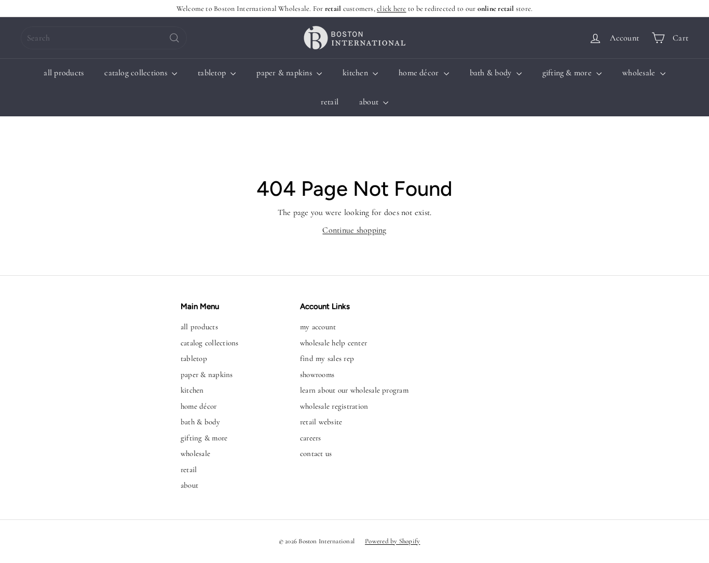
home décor (420, 73)
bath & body (492, 73)
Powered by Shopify (392, 541)
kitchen (356, 73)
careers (310, 438)
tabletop (213, 73)
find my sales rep (327, 358)
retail (329, 102)
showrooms (317, 374)
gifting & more (568, 73)
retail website (321, 421)
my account (318, 326)
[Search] (174, 37)
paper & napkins (285, 73)
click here (391, 8)
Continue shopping (354, 230)
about (369, 102)
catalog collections (136, 73)
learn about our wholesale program (354, 390)
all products (64, 73)
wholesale (639, 73)
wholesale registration (334, 406)
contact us (316, 453)
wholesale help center (333, 342)
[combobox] (104, 37)
